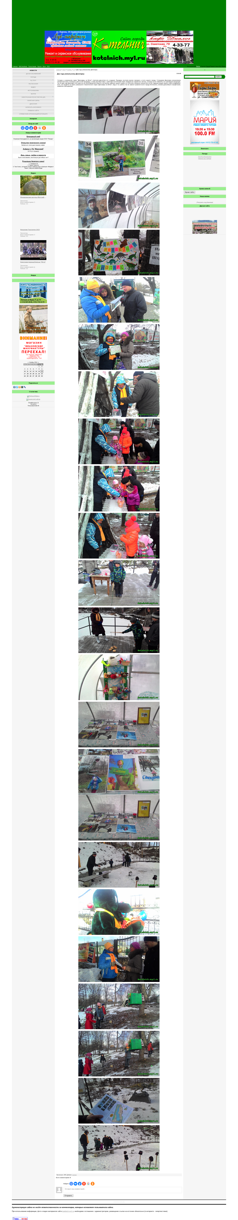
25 (27, 376)
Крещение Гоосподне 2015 (30, 230)
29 (39, 376)
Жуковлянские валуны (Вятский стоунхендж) (33, 197)
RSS (48, 66)
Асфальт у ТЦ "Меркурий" (33, 149)
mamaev (74, 1174)
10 (25, 371)
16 (42, 371)
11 (27, 371)
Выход (39, 66)
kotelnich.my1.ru (68, 1211)
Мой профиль (23, 66)
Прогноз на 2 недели (204, 158)
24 (25, 376)
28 (36, 376)
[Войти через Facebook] (31, 128)
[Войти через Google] (40, 128)
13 (33, 371)
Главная (15, 66)
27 (33, 376)
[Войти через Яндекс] (35, 128)
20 (33, 373)
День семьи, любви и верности (33, 155)
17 (25, 373)
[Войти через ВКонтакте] (27, 128)
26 (30, 376)
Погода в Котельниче (204, 156)
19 (30, 373)
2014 (64, 69)
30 (42, 376)
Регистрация (32, 66)
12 (30, 371)
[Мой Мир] (22, 387)
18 (27, 373)
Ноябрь (69, 69)
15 (39, 371)
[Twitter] (17, 387)
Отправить (68, 1196)
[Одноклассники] (19, 387)
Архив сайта (189, 192)
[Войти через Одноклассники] (44, 128)
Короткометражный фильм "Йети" (33, 262)
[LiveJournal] (25, 387)
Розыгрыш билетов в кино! (33, 161)
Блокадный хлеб (33, 136)
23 (42, 373)
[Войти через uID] (23, 128)
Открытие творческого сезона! (33, 143)
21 (36, 373)
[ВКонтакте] (14, 387)
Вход (44, 66)
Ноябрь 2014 (33, 362)
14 (36, 371)
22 (39, 373)
